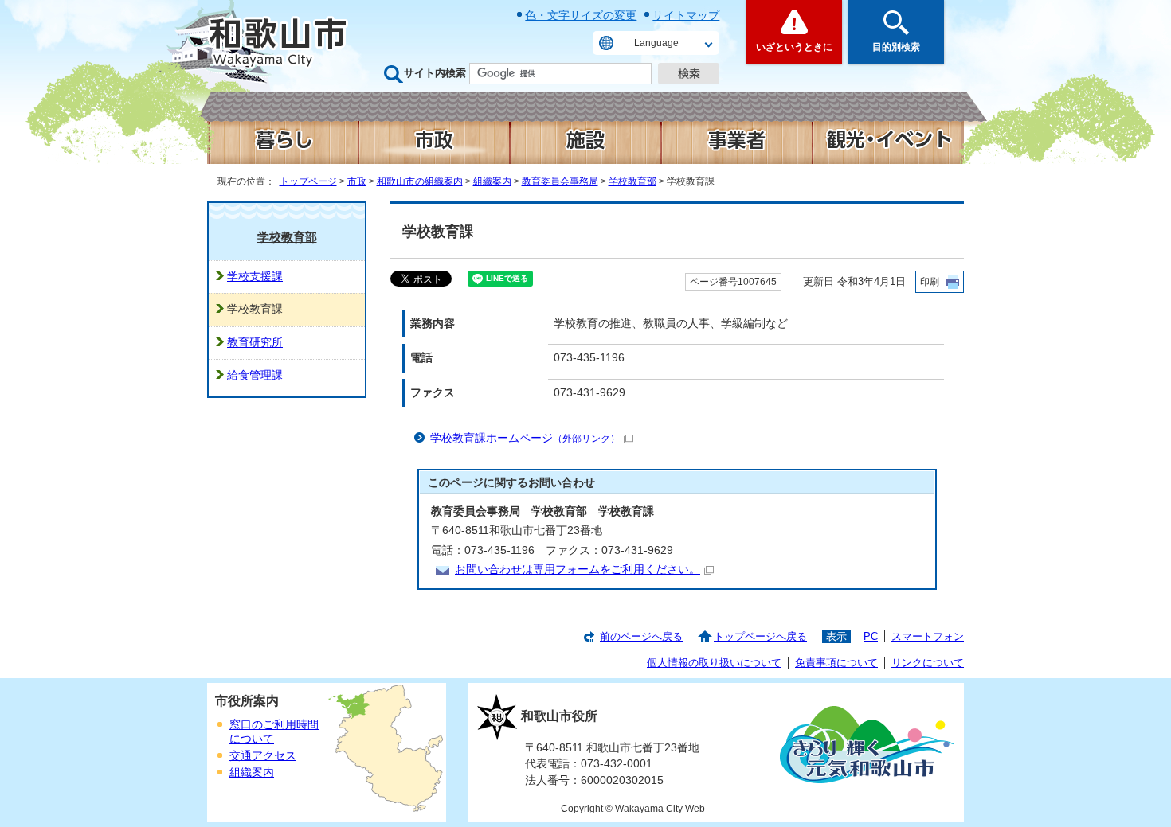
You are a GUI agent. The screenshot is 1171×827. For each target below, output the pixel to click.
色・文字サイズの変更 (580, 15)
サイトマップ (685, 15)
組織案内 (492, 181)
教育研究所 (255, 343)
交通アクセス (262, 756)
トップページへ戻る (760, 636)
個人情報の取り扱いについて (714, 663)
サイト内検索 (435, 73)
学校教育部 (632, 181)
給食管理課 (255, 375)
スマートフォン (927, 636)
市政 (356, 181)
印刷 (929, 281)
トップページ (308, 181)
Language (656, 43)
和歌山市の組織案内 (420, 181)
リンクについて (927, 663)
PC (871, 636)
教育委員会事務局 (560, 181)
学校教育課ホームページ (525, 438)
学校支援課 (255, 277)
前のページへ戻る (641, 636)
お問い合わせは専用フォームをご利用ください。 (577, 569)
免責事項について (836, 663)
